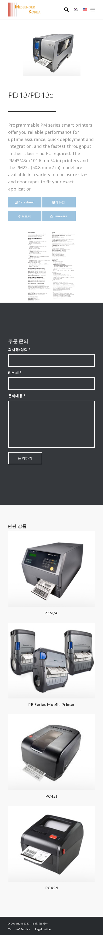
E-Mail (15, 372)
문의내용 (16, 395)
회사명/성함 (19, 349)
